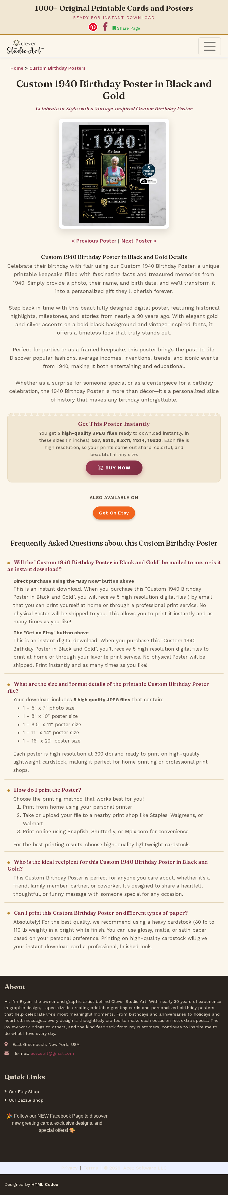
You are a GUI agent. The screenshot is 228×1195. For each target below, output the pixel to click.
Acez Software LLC (145, 1168)
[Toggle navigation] (209, 46)
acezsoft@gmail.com (52, 1053)
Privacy (69, 1168)
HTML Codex (44, 1184)
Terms (90, 1168)
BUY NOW (118, 468)
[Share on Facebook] (105, 27)
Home (17, 68)
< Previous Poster (94, 241)
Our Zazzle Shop (26, 1100)
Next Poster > (139, 241)
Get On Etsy (114, 513)
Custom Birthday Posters (57, 68)
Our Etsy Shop (24, 1091)
